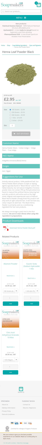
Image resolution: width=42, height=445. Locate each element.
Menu (19, 17)
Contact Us (26, 405)
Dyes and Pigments (35, 45)
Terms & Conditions (8, 414)
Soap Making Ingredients (19, 45)
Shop (8, 45)
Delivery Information (8, 408)
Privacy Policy (6, 411)
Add (10, 304)
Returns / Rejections (29, 408)
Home (3, 45)
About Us (5, 405)
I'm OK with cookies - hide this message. (16, 443)
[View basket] (39, 5)
